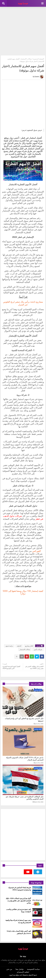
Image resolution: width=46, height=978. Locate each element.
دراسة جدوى (9, 646)
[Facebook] (42, 656)
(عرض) (24, 130)
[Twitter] (37, 656)
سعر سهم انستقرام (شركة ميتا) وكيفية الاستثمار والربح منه (18, 921)
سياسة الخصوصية (33, 969)
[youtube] (28, 871)
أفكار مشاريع (29, 646)
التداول (19, 646)
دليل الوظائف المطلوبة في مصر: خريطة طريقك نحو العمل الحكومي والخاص (24, 797)
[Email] (22, 656)
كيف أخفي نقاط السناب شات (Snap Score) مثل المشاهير (19, 932)
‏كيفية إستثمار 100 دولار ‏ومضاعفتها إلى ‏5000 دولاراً (23, 592)
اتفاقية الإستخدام (23, 972)
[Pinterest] (27, 656)
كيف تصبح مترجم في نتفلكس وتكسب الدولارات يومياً (18, 910)
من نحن (9, 969)
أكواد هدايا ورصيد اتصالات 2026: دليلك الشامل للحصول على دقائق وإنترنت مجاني (18, 900)
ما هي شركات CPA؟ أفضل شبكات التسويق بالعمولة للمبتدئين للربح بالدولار (24, 758)
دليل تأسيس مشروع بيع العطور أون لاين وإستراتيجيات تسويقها (24, 719)
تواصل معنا (20, 969)
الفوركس (36, 550)
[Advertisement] (23, 30)
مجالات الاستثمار (26, 59)
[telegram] (37, 871)
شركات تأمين (38, 649)
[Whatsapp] (32, 656)
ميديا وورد (12, 975)
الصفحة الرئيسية (38, 59)
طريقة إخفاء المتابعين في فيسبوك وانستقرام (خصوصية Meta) (19, 888)
